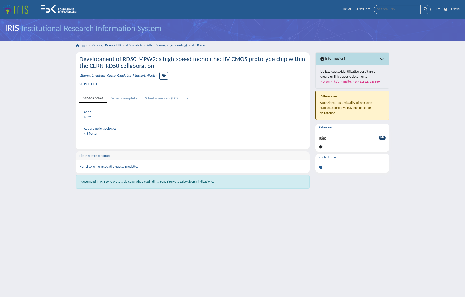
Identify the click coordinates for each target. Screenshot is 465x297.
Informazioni (334, 59)
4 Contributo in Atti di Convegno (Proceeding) (156, 45)
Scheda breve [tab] (93, 98)
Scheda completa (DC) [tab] (161, 98)
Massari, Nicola (144, 76)
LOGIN (455, 9)
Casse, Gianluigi (118, 76)
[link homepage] (17, 9)
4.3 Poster (199, 45)
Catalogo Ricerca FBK (106, 45)
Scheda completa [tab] (124, 98)
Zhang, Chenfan (92, 76)
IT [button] (435, 9)
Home (347, 9)
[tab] (188, 99)
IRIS (84, 46)
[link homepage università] (60, 9)
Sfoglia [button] (361, 9)
